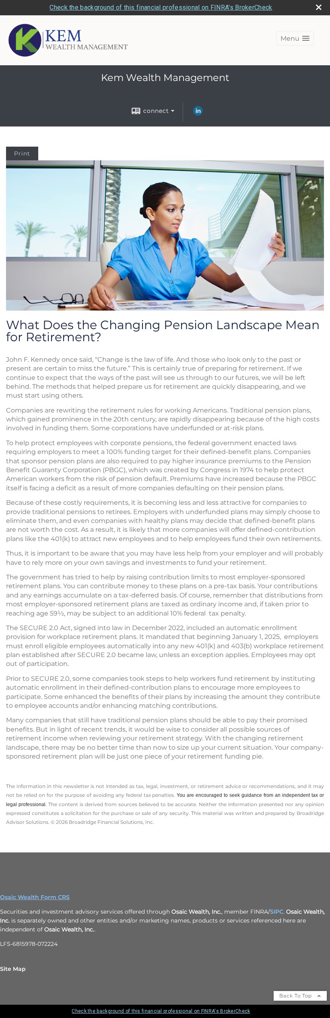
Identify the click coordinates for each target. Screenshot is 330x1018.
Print (22, 153)
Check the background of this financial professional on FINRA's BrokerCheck (161, 7)
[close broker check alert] (319, 7)
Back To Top (296, 996)
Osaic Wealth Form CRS (35, 897)
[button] (295, 38)
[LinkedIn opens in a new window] (198, 113)
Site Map (13, 968)
